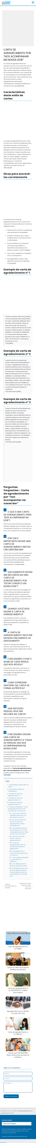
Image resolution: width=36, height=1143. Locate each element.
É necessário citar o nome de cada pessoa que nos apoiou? (18, 853)
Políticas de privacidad (13, 1136)
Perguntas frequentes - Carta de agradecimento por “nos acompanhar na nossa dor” (18, 809)
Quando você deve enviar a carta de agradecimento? (17, 838)
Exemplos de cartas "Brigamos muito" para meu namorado (25, 886)
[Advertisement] (18, 28)
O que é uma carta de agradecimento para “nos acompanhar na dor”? (18, 815)
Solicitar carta (23, 1136)
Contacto (4, 1136)
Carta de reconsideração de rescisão (10, 886)
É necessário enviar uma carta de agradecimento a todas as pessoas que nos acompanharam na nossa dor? (19, 872)
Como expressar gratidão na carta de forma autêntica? (19, 859)
